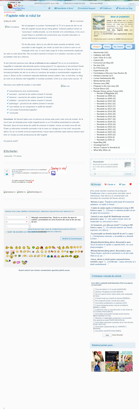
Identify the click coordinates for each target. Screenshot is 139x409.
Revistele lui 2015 (104, 114)
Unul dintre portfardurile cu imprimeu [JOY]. (111, 303)
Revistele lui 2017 (104, 119)
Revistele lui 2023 (104, 134)
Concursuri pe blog (102, 63)
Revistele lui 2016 (104, 116)
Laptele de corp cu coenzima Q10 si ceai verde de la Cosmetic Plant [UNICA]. (112, 311)
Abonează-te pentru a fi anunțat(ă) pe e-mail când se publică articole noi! (105, 166)
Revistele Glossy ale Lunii (47, 3)
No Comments (78, 21)
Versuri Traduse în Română (105, 147)
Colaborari (106, 8)
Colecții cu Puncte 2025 (74, 3)
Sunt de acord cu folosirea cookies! (27, 232)
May (7, 21)
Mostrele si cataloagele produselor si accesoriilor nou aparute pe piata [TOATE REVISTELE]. (112, 319)
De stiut (97, 65)
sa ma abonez (41, 231)
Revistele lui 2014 (104, 111)
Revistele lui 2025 (104, 140)
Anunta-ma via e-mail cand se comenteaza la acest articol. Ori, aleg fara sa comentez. (52, 230)
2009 (14, 21)
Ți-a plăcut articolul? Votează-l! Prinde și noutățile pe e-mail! (22, 181)
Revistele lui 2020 (104, 127)
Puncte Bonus (99, 88)
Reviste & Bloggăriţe (105, 93)
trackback (43, 169)
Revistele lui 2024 (104, 137)
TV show (17, 156)
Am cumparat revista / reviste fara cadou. (110, 301)
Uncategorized (100, 145)
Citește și (111, 184)
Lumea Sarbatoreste (102, 78)
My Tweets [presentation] (118, 46)
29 (10, 21)
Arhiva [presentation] (107, 46)
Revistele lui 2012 (104, 106)
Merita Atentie (99, 81)
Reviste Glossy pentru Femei (106, 91)
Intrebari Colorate (101, 76)
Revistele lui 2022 (104, 132)
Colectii (97, 60)
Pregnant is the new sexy (104, 86)
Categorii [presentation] (96, 46)
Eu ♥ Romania (100, 68)
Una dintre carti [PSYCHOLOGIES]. (108, 331)
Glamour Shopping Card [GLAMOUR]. (109, 292)
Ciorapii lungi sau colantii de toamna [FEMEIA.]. (112, 298)
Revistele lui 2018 (104, 122)
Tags (123, 184)
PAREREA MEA (11, 12)
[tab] (96, 46)
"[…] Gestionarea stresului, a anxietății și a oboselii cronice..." (112, 236)
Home (49, 8)
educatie (8, 156)
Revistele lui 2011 (104, 104)
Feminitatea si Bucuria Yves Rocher (109, 73)
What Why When (101, 150)
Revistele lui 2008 (104, 96)
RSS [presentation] (129, 46)
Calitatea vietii (99, 55)
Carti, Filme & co (101, 57)
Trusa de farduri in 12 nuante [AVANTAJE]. (110, 289)
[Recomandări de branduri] (130, 184)
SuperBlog (98, 142)
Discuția (97, 184)
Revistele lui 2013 (104, 109)
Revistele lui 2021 (104, 129)
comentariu (21, 169)
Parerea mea (99, 83)
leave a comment (23, 173)
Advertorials (99, 52)
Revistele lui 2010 (104, 101)
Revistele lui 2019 (104, 124)
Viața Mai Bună (96, 3)
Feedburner (95, 193)
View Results (117, 335)
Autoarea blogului (87, 8)
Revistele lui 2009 (104, 98)
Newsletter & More (65, 8)
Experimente (99, 70)
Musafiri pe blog (125, 8)
